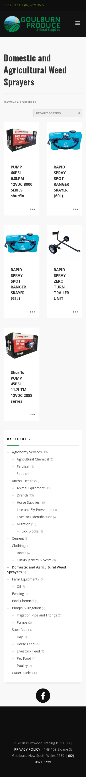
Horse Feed (26, 644)
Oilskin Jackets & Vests (34, 560)
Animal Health (22, 480)
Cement (18, 538)
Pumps (22, 622)
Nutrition (23, 524)
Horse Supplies (28, 502)
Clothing (18, 545)
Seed (20, 473)
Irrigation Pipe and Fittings (37, 615)
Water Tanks (22, 672)
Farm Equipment (25, 579)
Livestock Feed (28, 651)
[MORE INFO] (32, 209)
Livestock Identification (34, 516)
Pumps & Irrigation (26, 608)
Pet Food (24, 658)
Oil (19, 586)
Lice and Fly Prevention (35, 509)
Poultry (22, 665)
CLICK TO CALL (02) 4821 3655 (24, 5)
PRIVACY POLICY (27, 749)
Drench (22, 495)
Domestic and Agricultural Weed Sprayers (36, 569)
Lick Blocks (30, 531)
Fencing (18, 593)
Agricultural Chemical (33, 459)
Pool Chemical (23, 600)
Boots (21, 552)
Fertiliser (23, 466)
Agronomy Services (27, 452)
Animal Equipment (31, 488)
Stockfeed (19, 629)
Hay (20, 636)
